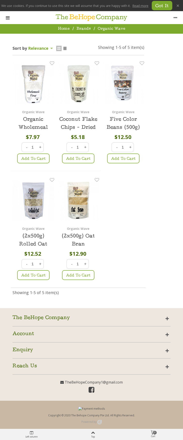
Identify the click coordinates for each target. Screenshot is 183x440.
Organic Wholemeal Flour (33, 127)
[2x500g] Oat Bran (78, 240)
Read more (140, 6)
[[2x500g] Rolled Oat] (33, 200)
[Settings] (175, 17)
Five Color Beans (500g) (123, 123)
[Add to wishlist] (52, 63)
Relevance (39, 48)
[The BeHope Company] (91, 17)
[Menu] (7, 17)
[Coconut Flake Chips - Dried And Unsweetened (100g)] (78, 83)
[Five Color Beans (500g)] (123, 83)
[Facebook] (91, 390)
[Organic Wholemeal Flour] (33, 83)
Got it (162, 6)
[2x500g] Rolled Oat (33, 240)
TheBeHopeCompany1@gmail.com (93, 382)
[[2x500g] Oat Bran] (78, 200)
